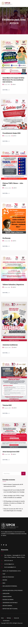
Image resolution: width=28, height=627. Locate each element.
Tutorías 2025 (7, 405)
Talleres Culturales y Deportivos (13, 284)
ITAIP (4, 574)
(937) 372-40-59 (8, 560)
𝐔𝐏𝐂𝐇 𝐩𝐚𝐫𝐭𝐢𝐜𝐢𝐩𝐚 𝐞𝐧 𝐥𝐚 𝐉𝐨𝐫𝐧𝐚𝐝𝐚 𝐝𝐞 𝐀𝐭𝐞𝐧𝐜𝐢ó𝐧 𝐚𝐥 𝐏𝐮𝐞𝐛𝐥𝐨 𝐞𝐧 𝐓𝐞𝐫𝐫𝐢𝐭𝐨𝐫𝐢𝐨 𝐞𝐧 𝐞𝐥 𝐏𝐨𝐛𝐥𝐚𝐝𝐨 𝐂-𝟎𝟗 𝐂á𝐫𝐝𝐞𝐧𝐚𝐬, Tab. (14, 503)
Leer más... (5, 89)
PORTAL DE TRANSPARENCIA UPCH (12, 571)
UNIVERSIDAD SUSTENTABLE (10, 602)
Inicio (2, 618)
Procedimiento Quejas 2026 (11, 133)
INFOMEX (5, 580)
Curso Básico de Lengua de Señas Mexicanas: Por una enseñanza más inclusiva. (13, 80)
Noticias (9, 618)
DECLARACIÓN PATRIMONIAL (10, 586)
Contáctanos (6, 620)
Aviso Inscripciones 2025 (11, 452)
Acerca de (16, 618)
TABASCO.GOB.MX (7, 596)
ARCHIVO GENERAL (7, 605)
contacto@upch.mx (9, 564)
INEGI (4, 583)
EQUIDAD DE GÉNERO (8, 599)
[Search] (23, 473)
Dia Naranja (6, 238)
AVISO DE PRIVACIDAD (8, 577)
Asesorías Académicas (10, 345)
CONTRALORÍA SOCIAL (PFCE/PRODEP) (13, 590)
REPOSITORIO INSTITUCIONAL (10, 608)
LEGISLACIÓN (6, 593)
